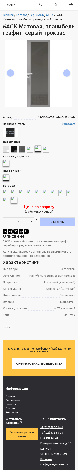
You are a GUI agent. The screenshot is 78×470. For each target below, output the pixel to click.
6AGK (7, 327)
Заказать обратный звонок (22, 434)
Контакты (12, 412)
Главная (10, 396)
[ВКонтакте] (5, 231)
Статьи (10, 408)
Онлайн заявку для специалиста (39, 363)
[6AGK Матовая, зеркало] (46, 149)
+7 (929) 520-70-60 (59, 348)
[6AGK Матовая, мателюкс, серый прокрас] (30, 149)
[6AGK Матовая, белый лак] (6, 149)
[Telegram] (10, 231)
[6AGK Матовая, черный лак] (14, 149)
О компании (13, 400)
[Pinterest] (26, 231)
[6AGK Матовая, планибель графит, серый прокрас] (38, 148)
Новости (11, 404)
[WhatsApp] (21, 231)
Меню (11, 4)
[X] (15, 231)
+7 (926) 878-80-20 (51, 432)
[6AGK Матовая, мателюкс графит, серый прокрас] (22, 149)
